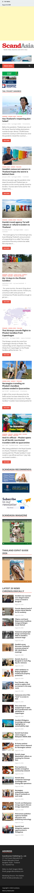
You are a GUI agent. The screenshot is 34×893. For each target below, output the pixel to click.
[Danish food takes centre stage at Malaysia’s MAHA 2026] (8, 733)
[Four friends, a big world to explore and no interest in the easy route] (8, 683)
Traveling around (19, 276)
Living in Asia (17, 274)
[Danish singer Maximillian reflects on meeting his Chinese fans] (8, 755)
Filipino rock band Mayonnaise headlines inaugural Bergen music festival (23, 622)
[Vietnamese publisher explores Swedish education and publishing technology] (8, 814)
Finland (10, 274)
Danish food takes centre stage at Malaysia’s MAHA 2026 (23, 735)
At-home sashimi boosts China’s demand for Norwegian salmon (23, 745)
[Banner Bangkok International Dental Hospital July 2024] (15, 482)
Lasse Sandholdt (19, 283)
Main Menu (9, 66)
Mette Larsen (15, 391)
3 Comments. (23, 391)
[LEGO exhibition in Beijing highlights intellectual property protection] (8, 670)
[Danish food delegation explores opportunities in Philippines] (8, 826)
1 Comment (25, 177)
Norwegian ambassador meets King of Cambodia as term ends (22, 793)
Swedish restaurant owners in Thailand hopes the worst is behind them (16, 171)
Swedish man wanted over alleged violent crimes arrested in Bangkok (23, 598)
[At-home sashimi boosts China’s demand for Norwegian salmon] (8, 744)
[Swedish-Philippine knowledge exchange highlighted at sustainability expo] (8, 720)
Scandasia (16, 888)
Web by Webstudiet (8, 891)
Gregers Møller (17, 124)
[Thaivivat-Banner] (10, 75)
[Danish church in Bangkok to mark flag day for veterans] (8, 659)
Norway (24, 274)
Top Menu (7, 1)
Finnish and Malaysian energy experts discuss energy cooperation (23, 805)
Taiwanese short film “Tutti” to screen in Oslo (22, 697)
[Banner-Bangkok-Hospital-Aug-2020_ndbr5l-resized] (9, 87)
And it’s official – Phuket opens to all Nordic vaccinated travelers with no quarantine (16, 440)
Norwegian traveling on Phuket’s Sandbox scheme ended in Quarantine (16, 386)
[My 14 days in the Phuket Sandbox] (17, 263)
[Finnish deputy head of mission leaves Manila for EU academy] (8, 609)
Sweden (13, 167)
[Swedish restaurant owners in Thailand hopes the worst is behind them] (17, 156)
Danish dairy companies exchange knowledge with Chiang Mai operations (23, 780)
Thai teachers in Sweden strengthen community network (22, 769)
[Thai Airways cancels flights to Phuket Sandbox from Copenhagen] (17, 317)
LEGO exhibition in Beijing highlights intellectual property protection (22, 672)
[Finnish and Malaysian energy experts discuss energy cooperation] (8, 803)
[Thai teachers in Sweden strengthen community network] (8, 767)
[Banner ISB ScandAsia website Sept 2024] (17, 61)
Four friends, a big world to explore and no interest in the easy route (23, 685)
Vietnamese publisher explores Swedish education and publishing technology (23, 816)
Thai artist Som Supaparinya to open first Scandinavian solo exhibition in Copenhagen (23, 709)
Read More (5, 140)
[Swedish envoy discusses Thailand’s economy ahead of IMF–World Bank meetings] (8, 645)
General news (12, 116)
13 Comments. (26, 124)
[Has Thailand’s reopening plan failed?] (17, 105)
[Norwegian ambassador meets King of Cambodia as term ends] (8, 791)
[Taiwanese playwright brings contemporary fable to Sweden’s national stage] (8, 632)
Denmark (4, 116)
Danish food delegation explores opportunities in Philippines (22, 829)
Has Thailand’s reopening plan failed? (16, 119)
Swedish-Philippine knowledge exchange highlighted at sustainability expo (22, 723)
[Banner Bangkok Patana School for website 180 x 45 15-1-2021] (9, 83)
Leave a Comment (26, 338)
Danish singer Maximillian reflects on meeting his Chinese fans (23, 757)
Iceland (24, 434)
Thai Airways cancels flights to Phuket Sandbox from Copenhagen (16, 333)
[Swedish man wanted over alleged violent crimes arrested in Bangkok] (8, 596)
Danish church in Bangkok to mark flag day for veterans (23, 661)
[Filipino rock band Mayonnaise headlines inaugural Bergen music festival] (8, 619)
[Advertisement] (17, 23)
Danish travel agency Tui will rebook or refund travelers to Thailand (16, 224)
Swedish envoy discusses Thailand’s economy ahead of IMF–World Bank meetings (22, 648)
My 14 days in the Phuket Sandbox (14, 279)
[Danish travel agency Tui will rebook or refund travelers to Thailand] (17, 209)
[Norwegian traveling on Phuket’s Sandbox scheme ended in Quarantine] (17, 370)
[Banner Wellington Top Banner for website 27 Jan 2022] (9, 79)
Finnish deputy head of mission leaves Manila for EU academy (23, 610)
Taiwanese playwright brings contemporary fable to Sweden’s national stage (23, 634)
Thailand (19, 116)
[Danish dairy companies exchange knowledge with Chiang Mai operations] (8, 778)
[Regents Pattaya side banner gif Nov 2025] (15, 492)
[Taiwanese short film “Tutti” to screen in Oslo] (8, 695)
